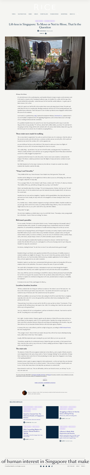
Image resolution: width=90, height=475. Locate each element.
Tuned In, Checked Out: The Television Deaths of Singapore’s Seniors (33, 416)
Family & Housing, (39, 382)
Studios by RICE (54, 14)
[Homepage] (45, 7)
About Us (72, 14)
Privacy (83, 466)
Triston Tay (29, 422)
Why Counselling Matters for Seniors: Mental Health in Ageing (32, 431)
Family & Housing (27, 426)
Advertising (64, 14)
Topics (13, 14)
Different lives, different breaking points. (68, 415)
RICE (64, 418)
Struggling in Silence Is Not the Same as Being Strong (69, 413)
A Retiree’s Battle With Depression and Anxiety (67, 432)
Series (30, 14)
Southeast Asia (22, 14)
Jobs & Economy (27, 409)
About (77, 466)
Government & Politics (49, 382)
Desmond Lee (58, 115)
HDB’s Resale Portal (65, 327)
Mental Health (27, 411)
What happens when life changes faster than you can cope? (32, 436)
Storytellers (44, 14)
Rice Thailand (71, 466)
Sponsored (70, 409)
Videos (36, 14)
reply (35, 115)
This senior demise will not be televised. (31, 419)
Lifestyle (34, 409)
